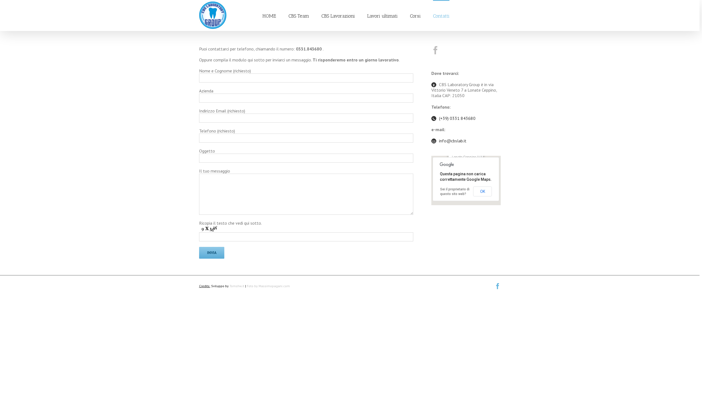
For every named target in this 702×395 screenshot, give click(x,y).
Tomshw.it (237, 286)
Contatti (441, 16)
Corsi (415, 16)
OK (482, 191)
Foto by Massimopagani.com (268, 286)
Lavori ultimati (382, 16)
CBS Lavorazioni (338, 16)
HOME (269, 16)
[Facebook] (435, 50)
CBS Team (298, 16)
